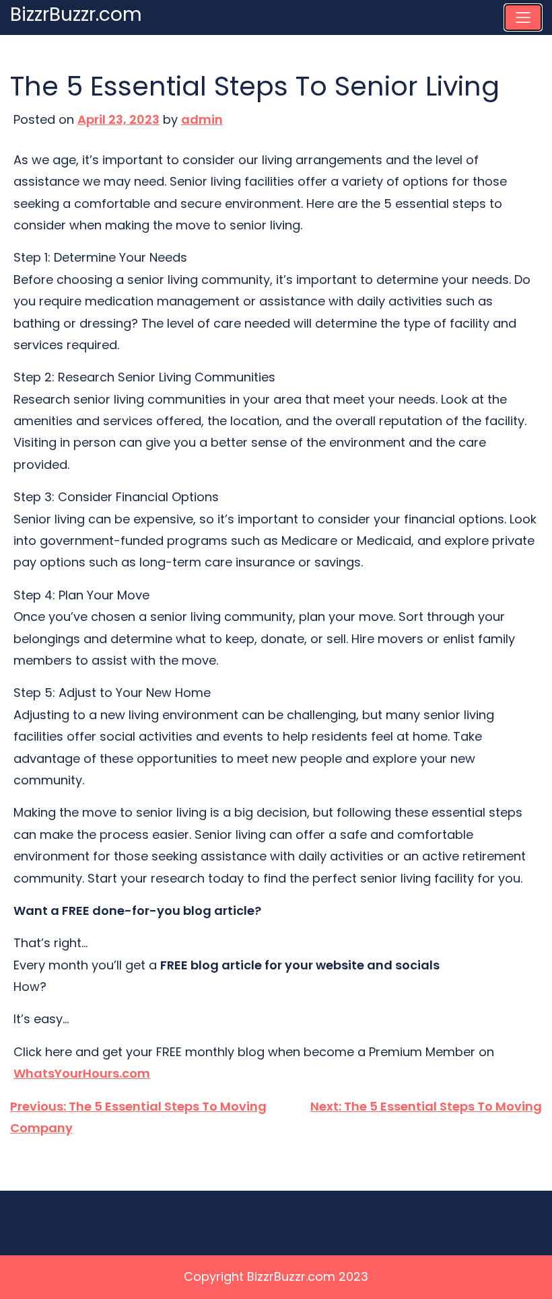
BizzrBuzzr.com (76, 15)
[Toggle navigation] (523, 17)
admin (202, 119)
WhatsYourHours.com (81, 1073)
